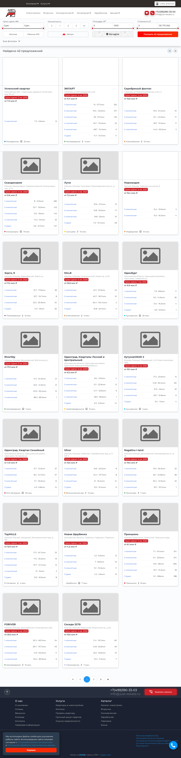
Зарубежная (100, 13)
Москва (13, 34)
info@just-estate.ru (125, 694)
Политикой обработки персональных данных (31, 745)
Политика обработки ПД (147, 736)
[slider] (2, 28)
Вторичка (48, 13)
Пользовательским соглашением (35, 742)
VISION (82, 755)
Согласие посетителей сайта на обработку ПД (156, 743)
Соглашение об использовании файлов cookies (157, 741)
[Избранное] (146, 13)
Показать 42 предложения (158, 34)
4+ (84, 25)
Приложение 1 (142, 746)
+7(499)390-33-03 (123, 690)
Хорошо (31, 750)
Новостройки (33, 13)
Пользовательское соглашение (150, 738)
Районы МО (33, 34)
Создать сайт (105, 755)
